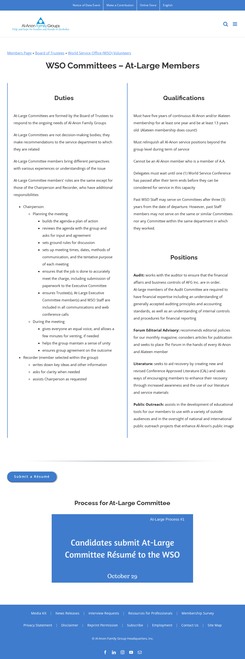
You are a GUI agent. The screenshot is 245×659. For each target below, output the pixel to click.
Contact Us (190, 625)
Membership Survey (198, 613)
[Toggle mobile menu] (235, 24)
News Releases (67, 613)
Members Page (19, 53)
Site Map (215, 625)
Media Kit (38, 613)
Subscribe (135, 625)
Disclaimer (69, 625)
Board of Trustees (49, 53)
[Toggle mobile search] (225, 24)
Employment (162, 625)
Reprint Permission (102, 625)
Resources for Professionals (150, 613)
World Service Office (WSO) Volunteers (99, 53)
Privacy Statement (37, 625)
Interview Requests (104, 613)
